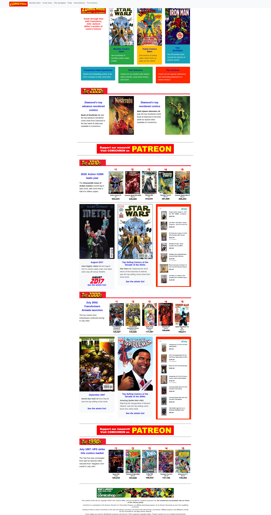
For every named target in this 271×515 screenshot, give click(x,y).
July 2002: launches (92, 306)
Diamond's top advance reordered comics (93, 106)
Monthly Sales (35, 3)
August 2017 (97, 262)
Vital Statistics (79, 3)
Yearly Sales (47, 3)
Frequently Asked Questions (98, 70)
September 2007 (97, 395)
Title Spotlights (60, 3)
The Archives (92, 3)
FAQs (70, 3)
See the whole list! (97, 285)
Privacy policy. (138, 502)
